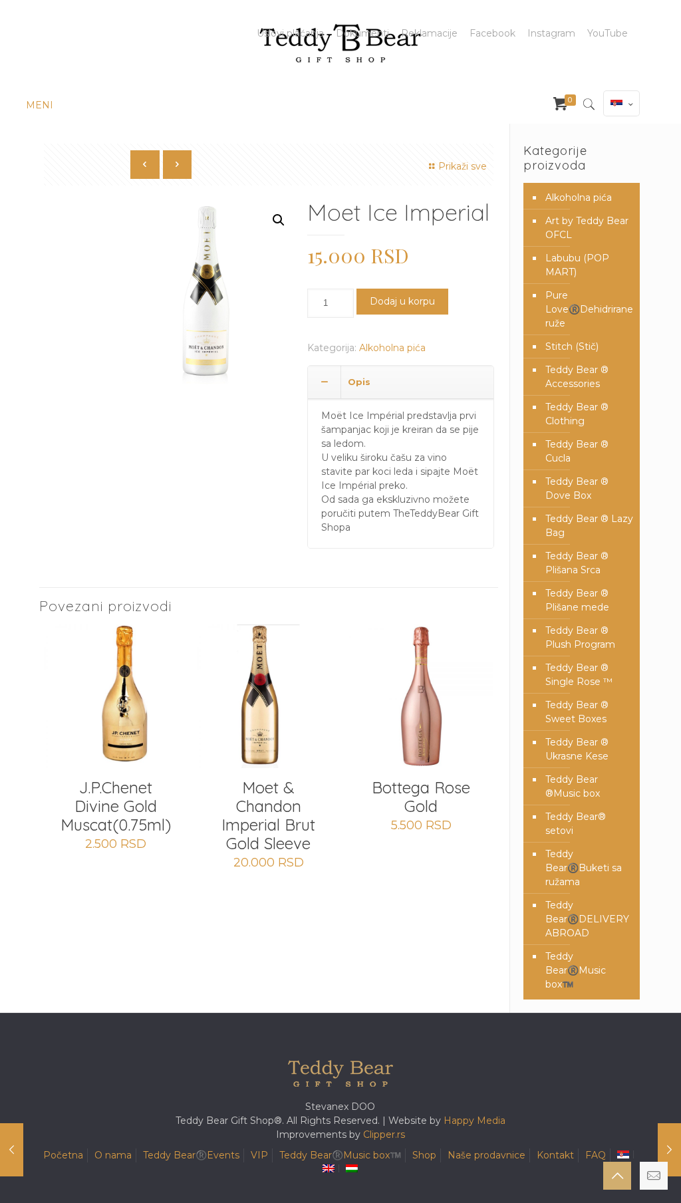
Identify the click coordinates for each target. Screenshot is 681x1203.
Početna (63, 1155)
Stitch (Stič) (572, 346)
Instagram (551, 33)
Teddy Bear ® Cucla (577, 451)
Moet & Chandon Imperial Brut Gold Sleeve (268, 815)
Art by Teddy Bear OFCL (586, 228)
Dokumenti (362, 33)
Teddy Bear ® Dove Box (577, 488)
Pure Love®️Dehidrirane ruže (589, 309)
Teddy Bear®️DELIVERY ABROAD (587, 919)
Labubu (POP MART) (577, 265)
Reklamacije (429, 33)
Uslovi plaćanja (290, 33)
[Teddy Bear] (340, 43)
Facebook (492, 33)
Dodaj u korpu (402, 301)
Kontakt (555, 1155)
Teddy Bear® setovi (575, 824)
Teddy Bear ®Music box (572, 786)
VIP (259, 1155)
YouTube (607, 33)
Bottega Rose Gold (421, 796)
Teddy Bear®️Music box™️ (575, 970)
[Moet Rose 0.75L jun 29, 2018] (669, 1149)
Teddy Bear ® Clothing (577, 414)
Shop (424, 1155)
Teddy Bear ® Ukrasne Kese (577, 749)
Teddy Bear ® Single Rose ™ (579, 675)
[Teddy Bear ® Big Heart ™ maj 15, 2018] (11, 1149)
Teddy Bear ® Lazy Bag (589, 526)
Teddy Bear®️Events (191, 1155)
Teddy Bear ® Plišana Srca (577, 563)
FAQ (595, 1155)
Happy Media (474, 1121)
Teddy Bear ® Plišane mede (577, 600)
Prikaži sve (462, 166)
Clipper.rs (384, 1134)
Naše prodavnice (486, 1155)
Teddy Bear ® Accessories (577, 377)
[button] (279, 220)
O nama (113, 1155)
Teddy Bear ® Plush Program (580, 637)
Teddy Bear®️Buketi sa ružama (583, 868)
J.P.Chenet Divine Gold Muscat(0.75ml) (116, 806)
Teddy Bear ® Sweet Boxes (577, 712)
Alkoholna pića (392, 348)
